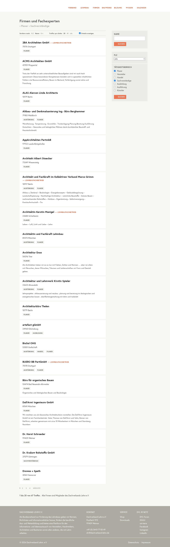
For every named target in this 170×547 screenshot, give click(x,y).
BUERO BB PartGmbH (35, 361)
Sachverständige (124, 80)
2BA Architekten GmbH (36, 42)
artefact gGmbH (32, 324)
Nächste (36, 488)
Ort (42, 33)
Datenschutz (133, 542)
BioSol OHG (29, 343)
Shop (122, 517)
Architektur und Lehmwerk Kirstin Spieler (46, 281)
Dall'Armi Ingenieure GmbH (38, 402)
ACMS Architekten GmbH (37, 61)
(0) (96, 529)
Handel (120, 77)
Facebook (144, 526)
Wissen (129, 8)
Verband (72, 8)
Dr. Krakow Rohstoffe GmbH (39, 452)
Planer (119, 71)
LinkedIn (143, 533)
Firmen (96, 8)
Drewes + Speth (31, 471)
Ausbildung (122, 84)
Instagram (144, 530)
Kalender (141, 8)
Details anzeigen (87, 33)
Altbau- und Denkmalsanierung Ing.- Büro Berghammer (54, 111)
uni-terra (143, 523)
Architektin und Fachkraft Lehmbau (43, 234)
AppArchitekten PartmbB (37, 140)
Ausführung (122, 87)
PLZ (32, 33)
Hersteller (121, 74)
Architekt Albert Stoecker (37, 158)
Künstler (120, 90)
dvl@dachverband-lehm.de (97, 533)
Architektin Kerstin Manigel (38, 212)
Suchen (120, 44)
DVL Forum (144, 517)
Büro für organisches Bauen (38, 380)
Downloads (125, 520)
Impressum (146, 542)
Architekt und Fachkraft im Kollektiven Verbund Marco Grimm (58, 176)
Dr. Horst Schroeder (34, 434)
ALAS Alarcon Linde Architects (40, 92)
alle (71, 33)
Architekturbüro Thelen (36, 306)
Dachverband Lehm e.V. (36, 5)
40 (68, 33)
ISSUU (142, 520)
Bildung (118, 8)
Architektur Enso (32, 252)
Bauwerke (107, 8)
